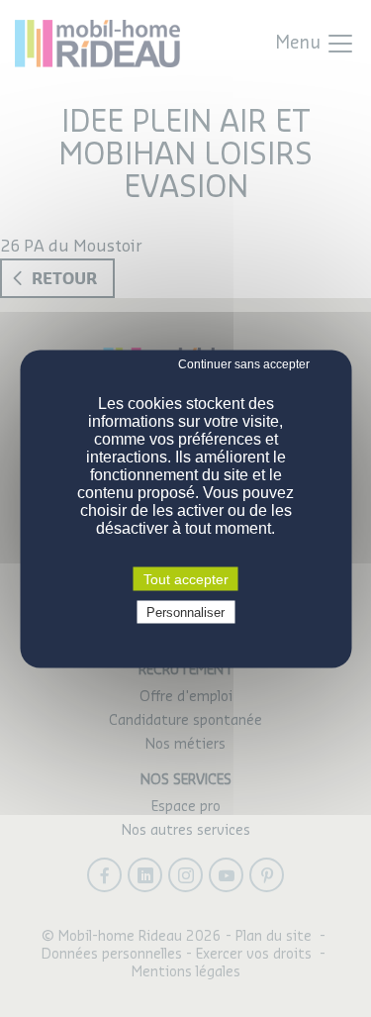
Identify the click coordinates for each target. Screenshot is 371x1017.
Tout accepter (186, 578)
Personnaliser (185, 611)
